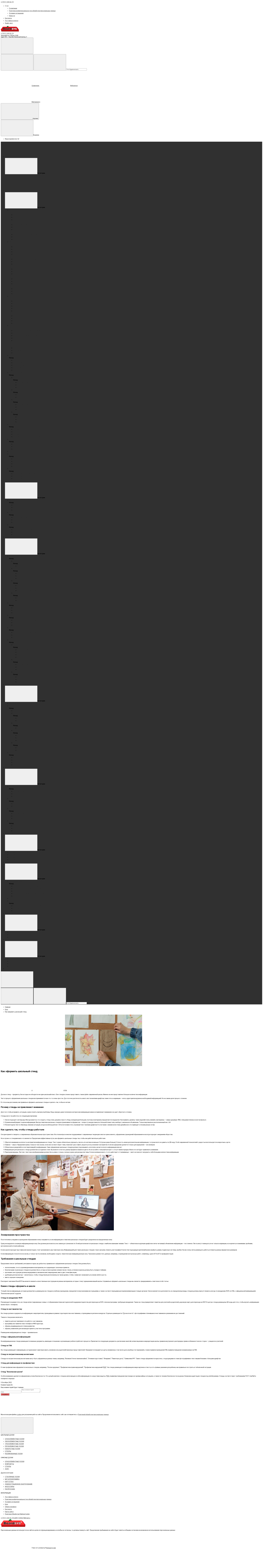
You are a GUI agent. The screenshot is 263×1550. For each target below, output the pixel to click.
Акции (7, 968)
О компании (13, 8)
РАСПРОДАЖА (10, 1489)
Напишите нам (51, 1548)
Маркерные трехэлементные (27, 407)
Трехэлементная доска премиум (24, 377)
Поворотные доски (19, 412)
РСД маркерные (18, 227)
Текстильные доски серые (26, 598)
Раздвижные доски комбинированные (26, 215)
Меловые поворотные (24, 422)
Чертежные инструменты (22, 466)
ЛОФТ (15, 301)
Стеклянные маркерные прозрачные (25, 432)
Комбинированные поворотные (28, 417)
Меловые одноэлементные (26, 397)
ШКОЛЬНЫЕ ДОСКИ (15, 242)
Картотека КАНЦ (18, 446)
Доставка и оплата (11, 20)
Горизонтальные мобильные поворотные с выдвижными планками (36, 291)
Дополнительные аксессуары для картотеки (28, 449)
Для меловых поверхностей (22, 461)
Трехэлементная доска (21, 399)
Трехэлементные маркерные (23, 271)
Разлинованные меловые (22, 478)
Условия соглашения (16, 13)
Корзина (35, 118)
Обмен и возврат (11, 1507)
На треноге (17, 318)
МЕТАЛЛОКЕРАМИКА (16, 372)
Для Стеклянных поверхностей (24, 464)
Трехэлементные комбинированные (25, 269)
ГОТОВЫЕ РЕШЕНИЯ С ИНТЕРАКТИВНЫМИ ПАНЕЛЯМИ (27, 212)
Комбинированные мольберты (23, 365)
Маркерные (17, 247)
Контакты (8, 18)
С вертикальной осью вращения (24, 321)
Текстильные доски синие (26, 600)
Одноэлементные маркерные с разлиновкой (32, 566)
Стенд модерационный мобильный (25, 335)
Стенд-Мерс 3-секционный (22, 340)
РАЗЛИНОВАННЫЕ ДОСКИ (18, 469)
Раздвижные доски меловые (23, 220)
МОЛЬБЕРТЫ (13, 355)
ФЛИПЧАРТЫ (13, 313)
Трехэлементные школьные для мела (26, 274)
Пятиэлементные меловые (22, 284)
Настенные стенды (15, 345)
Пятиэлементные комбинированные (25, 279)
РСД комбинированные (21, 224)
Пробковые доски (23, 585)
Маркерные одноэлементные (27, 394)
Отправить (5, 1394)
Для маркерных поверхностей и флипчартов (28, 459)
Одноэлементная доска (21, 390)
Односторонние (18, 360)
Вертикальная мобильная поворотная (26, 293)
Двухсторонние (18, 363)
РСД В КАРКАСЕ (14, 222)
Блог (6, 1504)
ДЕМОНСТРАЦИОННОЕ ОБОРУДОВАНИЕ (22, 451)
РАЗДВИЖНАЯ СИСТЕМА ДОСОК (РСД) (22, 210)
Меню (38, 156)
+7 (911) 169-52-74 (7, 2)
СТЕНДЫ (12, 326)
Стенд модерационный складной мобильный (28, 338)
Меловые (16, 249)
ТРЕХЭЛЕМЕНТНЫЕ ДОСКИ (18, 266)
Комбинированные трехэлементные (29, 404)
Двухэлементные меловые (22, 264)
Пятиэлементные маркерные (23, 281)
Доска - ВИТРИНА (15, 343)
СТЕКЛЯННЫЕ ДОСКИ (16, 424)
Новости (12, 16)
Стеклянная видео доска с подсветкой (26, 436)
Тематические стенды (21, 353)
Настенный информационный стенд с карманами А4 (31, 350)
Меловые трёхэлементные (26, 409)
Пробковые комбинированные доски (29, 590)
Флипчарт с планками (20, 323)
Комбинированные (23, 650)
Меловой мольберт (19, 370)
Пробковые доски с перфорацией (28, 588)
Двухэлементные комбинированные (25, 259)
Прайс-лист (9, 23)
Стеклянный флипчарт (21, 434)
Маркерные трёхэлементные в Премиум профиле (34, 385)
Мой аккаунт (36, 102)
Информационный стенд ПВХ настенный (27, 348)
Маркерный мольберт (20, 367)
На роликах (17, 316)
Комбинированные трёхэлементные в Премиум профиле (36, 382)
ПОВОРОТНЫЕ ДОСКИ (16, 286)
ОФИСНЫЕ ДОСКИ (15, 296)
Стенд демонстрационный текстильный (27, 333)
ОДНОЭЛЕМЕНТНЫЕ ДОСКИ (18, 244)
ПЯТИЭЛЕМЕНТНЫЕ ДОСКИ (18, 276)
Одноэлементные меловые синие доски (31, 576)
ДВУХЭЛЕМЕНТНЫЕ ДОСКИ (18, 256)
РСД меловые (18, 229)
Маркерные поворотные (25, 419)
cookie (19, 1414)
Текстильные (17, 254)
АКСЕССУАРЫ (13, 454)
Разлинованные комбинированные (25, 473)
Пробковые (17, 251)
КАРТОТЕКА (13, 439)
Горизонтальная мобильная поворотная (27, 289)
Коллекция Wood (15, 298)
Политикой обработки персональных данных (93, 1414)
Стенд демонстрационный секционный (26, 330)
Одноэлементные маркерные (27, 728)
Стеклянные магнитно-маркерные (25, 429)
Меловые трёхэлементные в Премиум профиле (33, 387)
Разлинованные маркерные (22, 476)
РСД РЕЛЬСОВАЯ (15, 232)
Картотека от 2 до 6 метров (22, 444)
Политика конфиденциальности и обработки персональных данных (32, 11)
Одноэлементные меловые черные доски (31, 578)
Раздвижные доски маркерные (23, 217)
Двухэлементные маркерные (23, 261)
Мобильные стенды (15, 328)
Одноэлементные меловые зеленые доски (32, 573)
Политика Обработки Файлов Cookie (17, 1514)
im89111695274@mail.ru (22, 1518)
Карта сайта (9, 1511)
